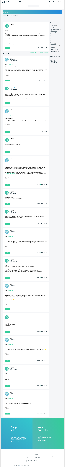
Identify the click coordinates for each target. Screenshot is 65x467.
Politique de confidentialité (9, 465)
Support (50, 1)
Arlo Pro (27, 454)
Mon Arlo (54, 1)
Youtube (14, 452)
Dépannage (52, 43)
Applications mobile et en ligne (55, 30)
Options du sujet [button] (61, 20)
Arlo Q (27, 457)
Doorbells (19, 1)
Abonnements (10, 1)
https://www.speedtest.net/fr (10, 173)
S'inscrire (52, 5)
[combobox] (44, 6)
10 (40, 277)
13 (40, 360)
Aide (61, 5)
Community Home (37, 457)
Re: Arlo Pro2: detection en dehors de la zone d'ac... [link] (13, 16)
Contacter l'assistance (42, 440)
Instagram (16, 452)
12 (40, 331)
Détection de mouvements (55, 45)
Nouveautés (36, 454)
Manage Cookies (23, 465)
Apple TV (52, 27)
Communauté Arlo (5, 5)
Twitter (12, 452)
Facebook (10, 452)
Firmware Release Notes (54, 49)
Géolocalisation (53, 51)
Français (4, 15)
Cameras (15, 1)
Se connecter (57, 5)
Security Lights (24, 1)
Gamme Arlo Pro (15, 15)
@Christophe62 (10, 64)
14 (40, 385)
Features (52, 47)
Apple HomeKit (53, 25)
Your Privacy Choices (16, 465)
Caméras (9, 15)
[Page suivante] (61, 53)
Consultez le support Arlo (15, 441)
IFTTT (59, 51)
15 (40, 413)
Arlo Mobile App (53, 32)
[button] (47, 23)
